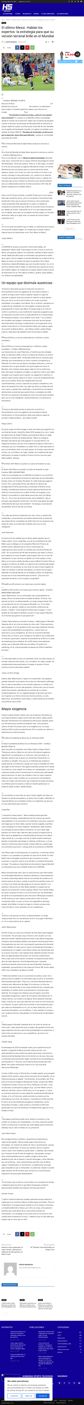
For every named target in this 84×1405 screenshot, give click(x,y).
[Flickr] (69, 1383)
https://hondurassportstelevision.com (30, 1267)
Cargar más (69, 229)
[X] (75, 1)
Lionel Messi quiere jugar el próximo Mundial (32, 104)
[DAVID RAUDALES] (3, 42)
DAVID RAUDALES (11, 42)
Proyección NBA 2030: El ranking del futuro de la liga (73, 213)
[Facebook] (69, 1)
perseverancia (23, 106)
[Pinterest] (27, 47)
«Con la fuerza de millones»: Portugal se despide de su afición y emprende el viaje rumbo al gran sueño (45, 1346)
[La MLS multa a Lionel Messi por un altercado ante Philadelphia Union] (10, 1295)
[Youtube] (81, 1)
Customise (14, 1396)
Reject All (28, 1396)
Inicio (3, 20)
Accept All (42, 1396)
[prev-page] (3, 1314)
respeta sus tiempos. (16, 112)
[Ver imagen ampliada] (2, 98)
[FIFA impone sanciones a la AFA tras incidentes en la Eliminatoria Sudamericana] (28, 1295)
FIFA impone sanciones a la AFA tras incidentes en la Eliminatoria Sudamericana (28, 1305)
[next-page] (6, 1314)
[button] (79, 13)
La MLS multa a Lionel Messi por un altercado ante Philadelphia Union (9, 1305)
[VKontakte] (79, 1383)
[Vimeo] (78, 1)
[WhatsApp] (32, 47)
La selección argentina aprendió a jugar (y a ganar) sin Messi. (25, 192)
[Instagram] (72, 1)
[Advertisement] (70, 33)
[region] (28, 1389)
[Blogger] (59, 1383)
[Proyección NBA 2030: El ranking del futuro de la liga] (61, 213)
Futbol (8, 20)
